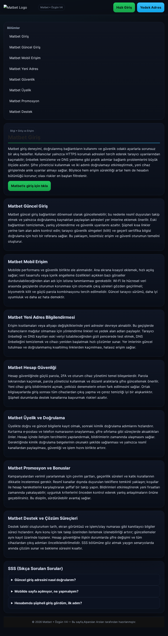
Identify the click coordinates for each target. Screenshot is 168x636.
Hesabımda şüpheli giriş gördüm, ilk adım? (48, 603)
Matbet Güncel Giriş (24, 47)
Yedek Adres (150, 7)
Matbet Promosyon (24, 101)
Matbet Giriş (19, 36)
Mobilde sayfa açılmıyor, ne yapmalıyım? (46, 591)
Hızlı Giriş (124, 7)
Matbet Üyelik (20, 90)
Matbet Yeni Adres (23, 69)
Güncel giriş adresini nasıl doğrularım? (45, 580)
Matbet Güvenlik (22, 79)
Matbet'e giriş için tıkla (29, 186)
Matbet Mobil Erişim (25, 58)
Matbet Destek (20, 112)
